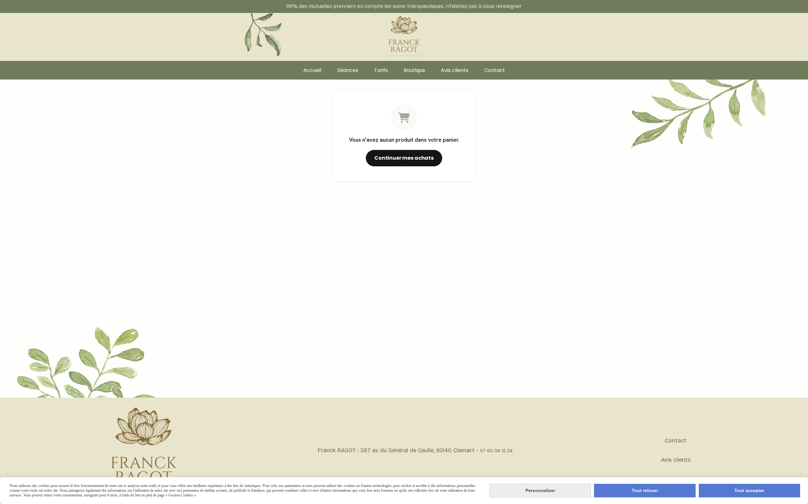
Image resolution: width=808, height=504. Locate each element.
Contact (675, 440)
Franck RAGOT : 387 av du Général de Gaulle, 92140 (385, 450)
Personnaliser (540, 490)
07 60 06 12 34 (496, 451)
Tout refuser (645, 490)
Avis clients (676, 459)
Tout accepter (749, 490)
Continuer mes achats (404, 158)
